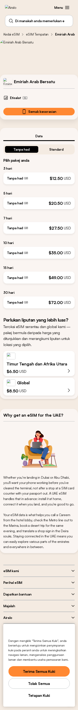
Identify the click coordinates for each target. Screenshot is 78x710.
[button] (67, 7)
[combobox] (39, 21)
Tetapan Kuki (39, 695)
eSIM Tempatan (37, 34)
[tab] (39, 136)
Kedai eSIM (11, 34)
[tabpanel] (39, 224)
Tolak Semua (39, 683)
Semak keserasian (42, 111)
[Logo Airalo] (13, 8)
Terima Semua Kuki (39, 671)
